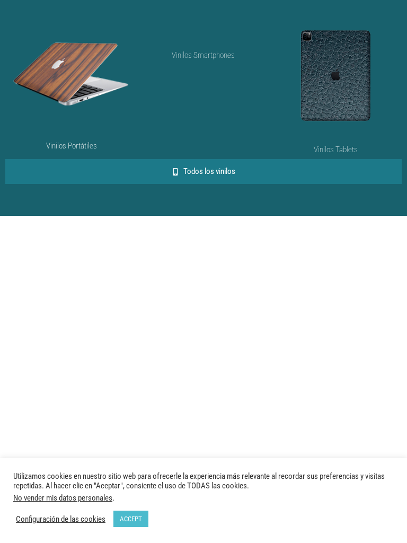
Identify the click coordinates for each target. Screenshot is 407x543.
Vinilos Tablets (336, 149)
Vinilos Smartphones (203, 55)
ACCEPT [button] (131, 519)
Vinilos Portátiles (71, 146)
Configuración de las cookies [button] (60, 519)
